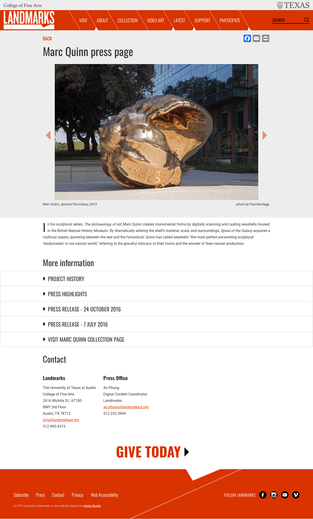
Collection (128, 20)
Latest (179, 20)
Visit (83, 20)
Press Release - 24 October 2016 (84, 309)
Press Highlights (67, 294)
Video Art (155, 20)
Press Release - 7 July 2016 (78, 324)
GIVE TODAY (148, 451)
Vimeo (296, 495)
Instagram (274, 495)
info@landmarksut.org (61, 420)
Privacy (77, 494)
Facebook (263, 495)
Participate (230, 20)
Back (47, 38)
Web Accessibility (104, 494)
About (102, 20)
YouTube (285, 495)
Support (202, 20)
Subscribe (21, 494)
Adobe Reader (92, 506)
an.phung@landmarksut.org (125, 407)
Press (40, 494)
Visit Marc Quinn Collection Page (86, 339)
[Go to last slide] (49, 135)
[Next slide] (263, 135)
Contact (58, 494)
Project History (66, 278)
